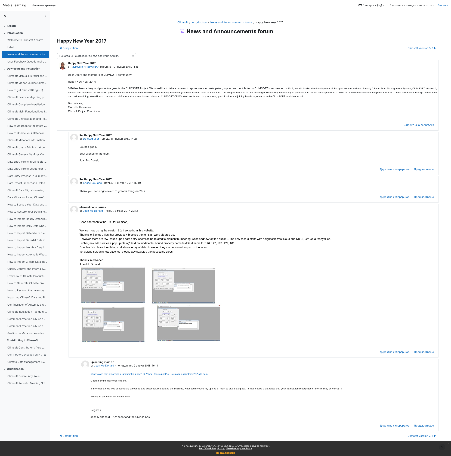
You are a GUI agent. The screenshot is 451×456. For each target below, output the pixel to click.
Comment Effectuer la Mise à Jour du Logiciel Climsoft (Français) (27, 319)
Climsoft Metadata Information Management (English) (27, 140)
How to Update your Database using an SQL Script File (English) (27, 133)
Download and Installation (23, 68)
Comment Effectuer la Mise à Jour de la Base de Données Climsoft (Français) (27, 326)
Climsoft (182, 22)
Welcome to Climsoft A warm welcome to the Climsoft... (27, 40)
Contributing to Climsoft (22, 340)
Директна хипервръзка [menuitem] (419, 125)
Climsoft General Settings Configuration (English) (27, 154)
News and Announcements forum (27, 54)
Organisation (15, 369)
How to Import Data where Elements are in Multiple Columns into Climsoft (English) (27, 233)
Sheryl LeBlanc (92, 182)
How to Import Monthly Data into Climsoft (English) (27, 247)
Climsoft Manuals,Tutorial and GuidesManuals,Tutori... (27, 76)
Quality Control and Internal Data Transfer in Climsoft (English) (27, 268)
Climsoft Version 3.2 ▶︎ (422, 48)
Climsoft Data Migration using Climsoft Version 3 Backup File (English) (27, 190)
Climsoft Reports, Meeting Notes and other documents (27, 383)
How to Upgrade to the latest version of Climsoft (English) (27, 125)
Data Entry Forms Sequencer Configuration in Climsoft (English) (27, 168)
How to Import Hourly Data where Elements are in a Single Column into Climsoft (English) (27, 218)
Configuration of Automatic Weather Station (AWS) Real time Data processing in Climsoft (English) (27, 304)
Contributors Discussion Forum (25, 354)
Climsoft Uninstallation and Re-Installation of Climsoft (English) (27, 118)
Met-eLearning (14, 5)
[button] (371, 5)
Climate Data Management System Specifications (27, 361)
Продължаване (225, 452)
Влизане (442, 5)
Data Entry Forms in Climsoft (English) (27, 161)
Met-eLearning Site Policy (239, 448)
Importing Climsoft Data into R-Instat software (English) (27, 297)
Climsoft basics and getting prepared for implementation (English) (27, 97)
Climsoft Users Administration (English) (27, 147)
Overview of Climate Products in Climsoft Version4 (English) (27, 276)
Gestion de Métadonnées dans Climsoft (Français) (27, 333)
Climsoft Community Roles (24, 376)
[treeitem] (25, 25)
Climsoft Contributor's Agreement (27, 347)
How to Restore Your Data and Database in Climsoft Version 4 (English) (27, 211)
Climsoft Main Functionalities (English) (27, 111)
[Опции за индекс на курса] (45, 16)
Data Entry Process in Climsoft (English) (27, 176)
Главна (11, 25)
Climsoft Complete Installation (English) (27, 104)
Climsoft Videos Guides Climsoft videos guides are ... (27, 83)
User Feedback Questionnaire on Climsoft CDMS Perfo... (27, 61)
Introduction (15, 33)
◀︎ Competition (68, 48)
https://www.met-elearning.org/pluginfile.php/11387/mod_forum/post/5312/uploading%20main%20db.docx (149, 373)
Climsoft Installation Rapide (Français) (27, 311)
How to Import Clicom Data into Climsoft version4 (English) (27, 261)
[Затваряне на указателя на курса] (5, 16)
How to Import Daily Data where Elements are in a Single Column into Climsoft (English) (27, 226)
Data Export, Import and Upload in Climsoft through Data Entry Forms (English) (27, 183)
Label (10, 47)
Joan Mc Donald (93, 210)
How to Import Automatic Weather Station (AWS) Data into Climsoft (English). (27, 254)
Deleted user (91, 138)
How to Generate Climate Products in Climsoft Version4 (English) (27, 283)
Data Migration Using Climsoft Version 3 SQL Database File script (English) (27, 197)
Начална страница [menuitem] (43, 5)
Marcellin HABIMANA (85, 66)
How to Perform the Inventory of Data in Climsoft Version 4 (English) (27, 290)
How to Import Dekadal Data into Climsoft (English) (27, 240)
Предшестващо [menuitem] (424, 169)
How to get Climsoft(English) (25, 90)
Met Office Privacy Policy (212, 448)
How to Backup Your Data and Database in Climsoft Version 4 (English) (27, 204)
